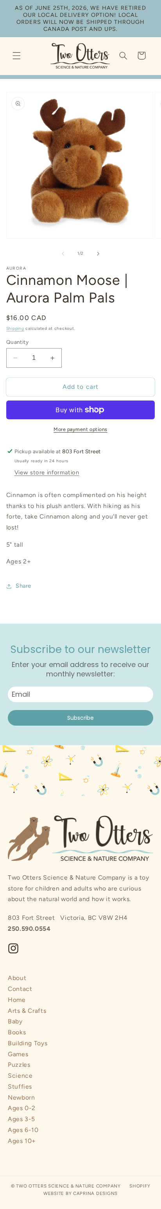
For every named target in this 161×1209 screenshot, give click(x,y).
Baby (15, 1021)
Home (17, 999)
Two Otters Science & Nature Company (68, 1186)
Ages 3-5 (21, 1119)
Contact (20, 989)
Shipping (15, 328)
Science (20, 1075)
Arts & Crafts (27, 1010)
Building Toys (27, 1043)
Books (17, 1032)
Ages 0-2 (22, 1108)
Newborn (21, 1097)
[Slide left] (63, 253)
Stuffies (20, 1086)
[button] (16, 55)
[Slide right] (98, 253)
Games (18, 1054)
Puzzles (19, 1064)
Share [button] (23, 585)
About (17, 978)
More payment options (80, 429)
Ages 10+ (22, 1141)
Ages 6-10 (23, 1130)
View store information (46, 472)
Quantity (17, 342)
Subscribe (80, 718)
